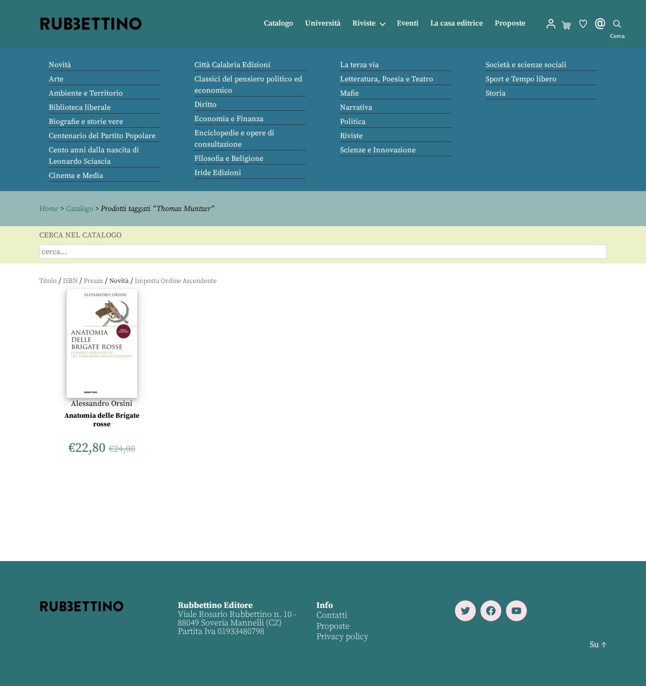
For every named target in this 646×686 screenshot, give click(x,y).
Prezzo (93, 281)
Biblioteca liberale (80, 107)
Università (322, 23)
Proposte (510, 23)
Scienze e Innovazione (378, 150)
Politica (353, 121)
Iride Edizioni (217, 172)
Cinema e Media (76, 175)
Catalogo (278, 23)
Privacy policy (342, 636)
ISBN (70, 281)
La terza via (359, 65)
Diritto (205, 104)
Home (48, 208)
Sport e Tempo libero (521, 79)
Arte (56, 79)
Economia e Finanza (228, 118)
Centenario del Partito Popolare (102, 136)
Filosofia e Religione (228, 158)
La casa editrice (456, 23)
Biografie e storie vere (86, 121)
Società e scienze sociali (526, 65)
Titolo (48, 281)
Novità (60, 65)
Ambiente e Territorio (86, 93)
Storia (496, 93)
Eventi (408, 23)
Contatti (331, 615)
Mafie (349, 93)
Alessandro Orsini (101, 403)
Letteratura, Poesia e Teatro (386, 79)
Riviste (363, 23)
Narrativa (356, 107)
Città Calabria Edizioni (232, 65)
